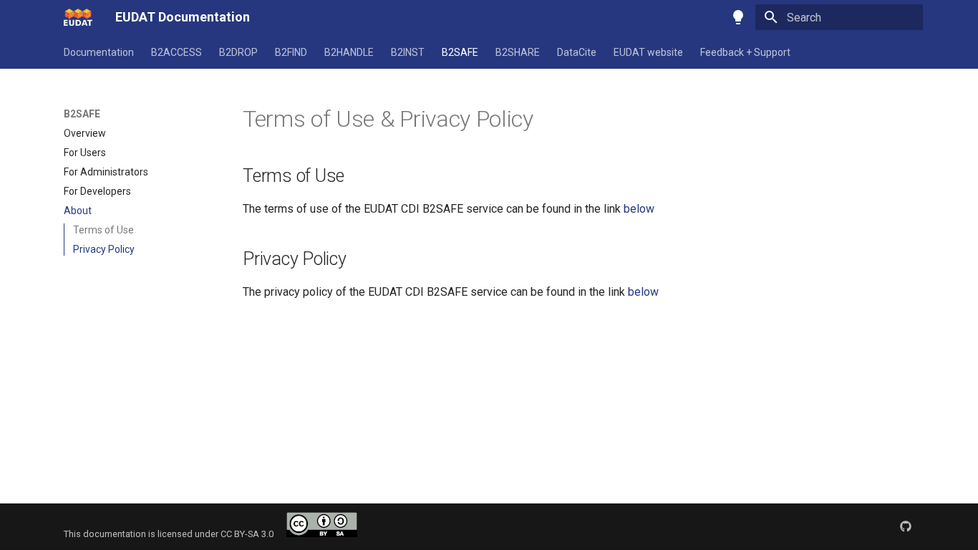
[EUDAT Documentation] (78, 17)
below (639, 209)
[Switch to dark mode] (738, 17)
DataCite (576, 52)
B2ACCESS (176, 52)
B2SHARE (517, 52)
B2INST (408, 52)
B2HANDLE (349, 52)
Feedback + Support (745, 52)
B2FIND (291, 52)
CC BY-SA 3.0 (253, 534)
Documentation (99, 52)
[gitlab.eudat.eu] (905, 526)
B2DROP (238, 52)
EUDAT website (648, 52)
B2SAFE (460, 52)
